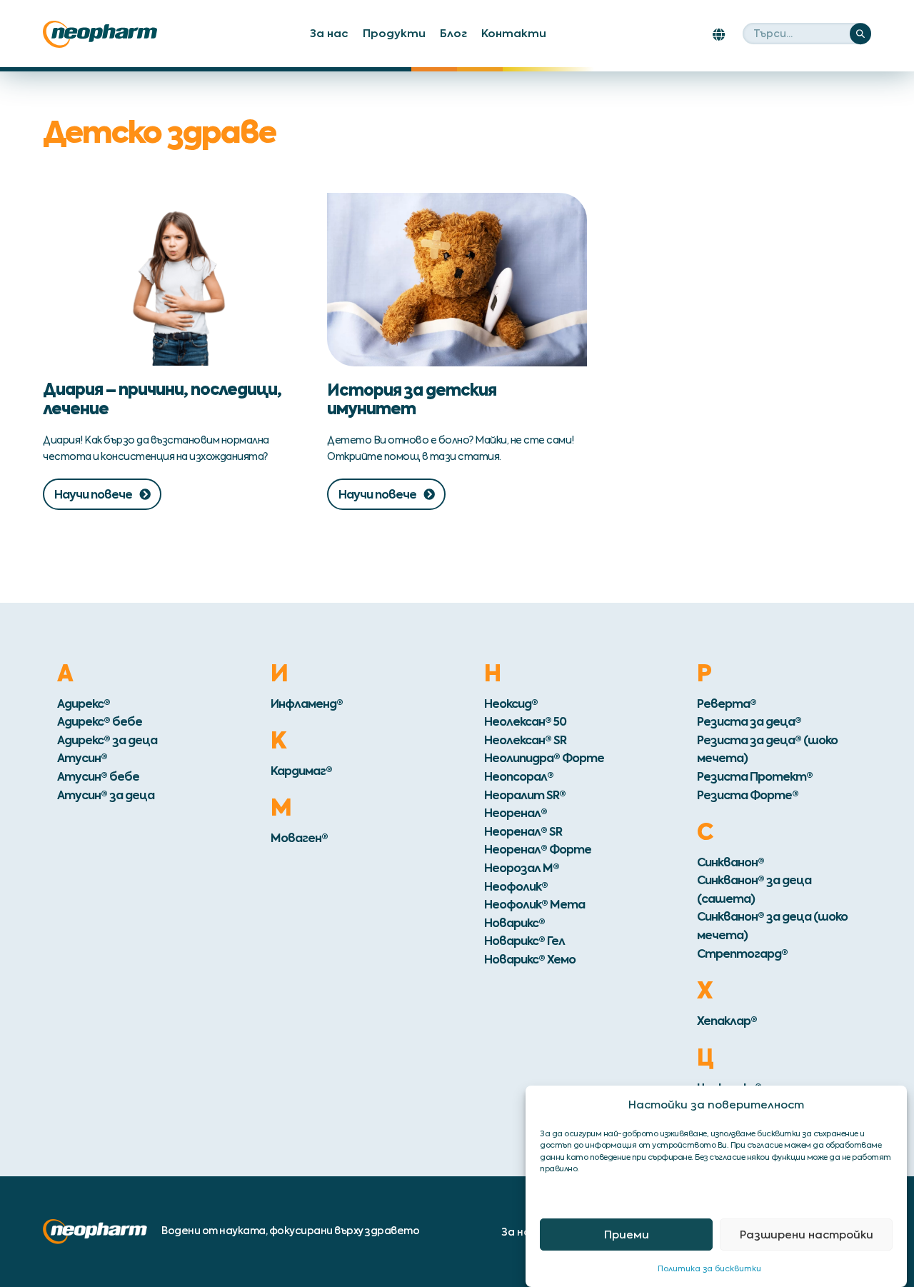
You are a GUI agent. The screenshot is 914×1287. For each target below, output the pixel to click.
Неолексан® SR (525, 740)
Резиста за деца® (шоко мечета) (767, 749)
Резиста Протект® (755, 776)
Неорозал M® (521, 868)
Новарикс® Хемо (530, 959)
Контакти (513, 33)
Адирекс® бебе (99, 721)
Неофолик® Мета (534, 904)
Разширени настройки (806, 1235)
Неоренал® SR (523, 831)
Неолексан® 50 (525, 721)
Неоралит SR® (525, 795)
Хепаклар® (727, 1020)
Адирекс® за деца (107, 740)
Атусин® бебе (98, 776)
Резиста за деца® (749, 721)
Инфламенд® (307, 703)
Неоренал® (515, 813)
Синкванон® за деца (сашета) (754, 889)
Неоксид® (511, 703)
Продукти (394, 33)
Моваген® (299, 838)
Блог (453, 33)
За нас (329, 33)
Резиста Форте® (747, 795)
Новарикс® (514, 923)
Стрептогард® (742, 953)
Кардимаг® (301, 770)
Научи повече (93, 494)
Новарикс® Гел (524, 940)
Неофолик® (516, 886)
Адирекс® (83, 703)
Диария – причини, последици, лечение (162, 398)
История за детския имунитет (411, 399)
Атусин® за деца (105, 795)
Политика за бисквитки (709, 1268)
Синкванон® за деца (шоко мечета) (772, 925)
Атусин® (82, 758)
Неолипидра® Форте (544, 758)
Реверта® (726, 703)
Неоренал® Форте (537, 849)
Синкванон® (730, 862)
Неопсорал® (518, 776)
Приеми (626, 1235)
